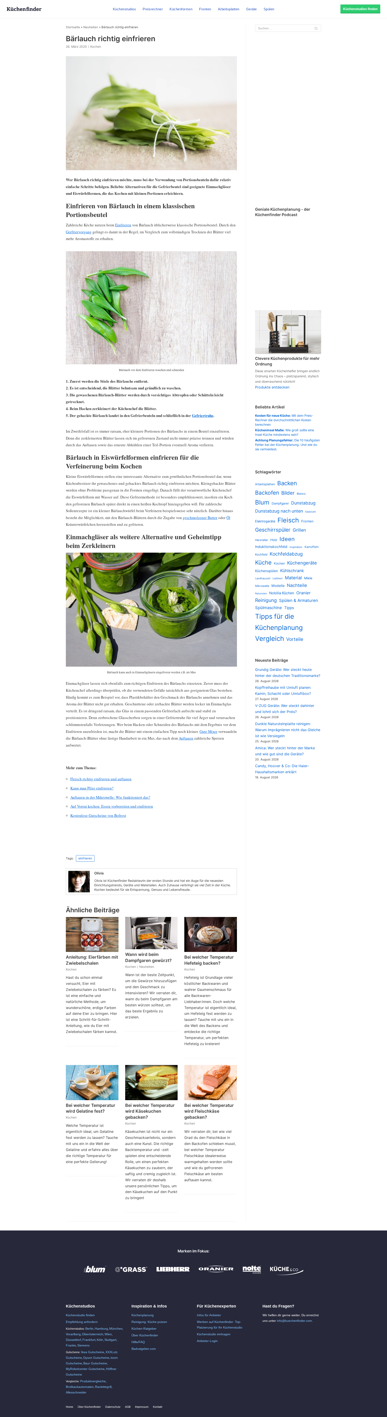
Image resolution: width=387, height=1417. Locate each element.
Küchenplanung (142, 1315)
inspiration (296, 547)
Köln (100, 1340)
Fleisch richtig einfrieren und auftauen (100, 778)
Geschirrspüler (272, 530)
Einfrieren (123, 225)
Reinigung (266, 600)
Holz (273, 540)
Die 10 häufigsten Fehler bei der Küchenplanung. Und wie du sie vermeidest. (287, 444)
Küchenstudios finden (360, 9)
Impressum (141, 1406)
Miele (308, 578)
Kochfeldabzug (286, 554)
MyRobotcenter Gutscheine (85, 1369)
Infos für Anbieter (209, 1315)
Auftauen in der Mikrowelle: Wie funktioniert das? (110, 797)
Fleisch (288, 520)
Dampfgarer (280, 503)
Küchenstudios (124, 9)
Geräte (251, 9)
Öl (228, 517)
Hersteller (261, 540)
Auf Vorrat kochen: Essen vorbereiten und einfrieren (111, 806)
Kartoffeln (312, 547)
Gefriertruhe (202, 415)
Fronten (205, 9)
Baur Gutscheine (95, 1363)
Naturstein (261, 593)
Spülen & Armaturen (298, 600)
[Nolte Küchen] (252, 1274)
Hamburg (101, 1328)
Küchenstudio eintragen (213, 1334)
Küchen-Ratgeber (144, 1328)
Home (69, 1406)
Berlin (89, 1328)
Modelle (278, 586)
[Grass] (131, 1274)
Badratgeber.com (143, 1348)
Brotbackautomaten (80, 1387)
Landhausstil (262, 578)
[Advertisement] (288, 120)
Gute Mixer (208, 731)
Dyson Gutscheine (96, 1357)
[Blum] (95, 1274)
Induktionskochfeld (271, 547)
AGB (128, 1406)
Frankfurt (88, 1340)
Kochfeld (261, 554)
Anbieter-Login (207, 1341)
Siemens (83, 1345)
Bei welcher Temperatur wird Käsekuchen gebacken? (150, 1111)
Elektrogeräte (265, 521)
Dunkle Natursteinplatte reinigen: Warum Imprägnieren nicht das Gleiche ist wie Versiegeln (287, 729)
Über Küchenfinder (144, 1335)
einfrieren (85, 858)
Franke (71, 1345)
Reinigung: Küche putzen (149, 1322)
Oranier (303, 592)
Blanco (301, 493)
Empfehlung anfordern (82, 1322)
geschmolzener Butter (200, 517)
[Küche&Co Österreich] (286, 1274)
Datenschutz (112, 1406)
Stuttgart (110, 1340)
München (116, 1328)
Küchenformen (181, 9)
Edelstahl (310, 511)
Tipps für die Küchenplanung (279, 621)
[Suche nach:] (288, 28)
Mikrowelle (262, 586)
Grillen (299, 530)
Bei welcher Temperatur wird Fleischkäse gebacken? (209, 1111)
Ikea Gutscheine (92, 1352)
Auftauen (186, 738)
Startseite (73, 27)
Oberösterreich (92, 1334)
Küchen (279, 563)
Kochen (95, 46)
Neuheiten (90, 27)
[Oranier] (216, 1274)
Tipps (289, 607)
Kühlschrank (292, 570)
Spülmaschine (268, 607)
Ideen (287, 539)
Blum (262, 502)
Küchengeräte (302, 563)
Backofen (267, 492)
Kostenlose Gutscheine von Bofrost (98, 815)
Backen (287, 483)
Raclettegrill (103, 1387)
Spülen (269, 9)
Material (293, 577)
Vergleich (269, 638)
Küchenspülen (266, 571)
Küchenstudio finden (80, 1315)
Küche (263, 562)
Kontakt (157, 1406)
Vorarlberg (73, 1334)
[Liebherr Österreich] (173, 1274)
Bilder (288, 493)
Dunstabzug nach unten (279, 511)
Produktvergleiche (93, 1381)
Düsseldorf (73, 1340)
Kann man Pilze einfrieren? (92, 788)
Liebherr (278, 578)
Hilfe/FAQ (138, 1342)
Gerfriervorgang (79, 231)
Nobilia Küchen (281, 593)
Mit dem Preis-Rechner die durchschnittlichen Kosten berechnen (284, 420)
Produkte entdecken (272, 387)
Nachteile (297, 585)
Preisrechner (153, 9)
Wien (108, 1334)
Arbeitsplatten (228, 9)
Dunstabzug (303, 503)
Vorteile (294, 639)
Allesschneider (76, 1392)
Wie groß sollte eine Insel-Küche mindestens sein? (284, 432)
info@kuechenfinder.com (294, 1321)
